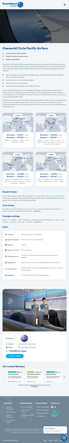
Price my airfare (15, 356)
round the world (28, 66)
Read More (37, 211)
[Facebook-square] (52, 407)
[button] (64, 4)
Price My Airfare (54, 196)
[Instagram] (55, 407)
